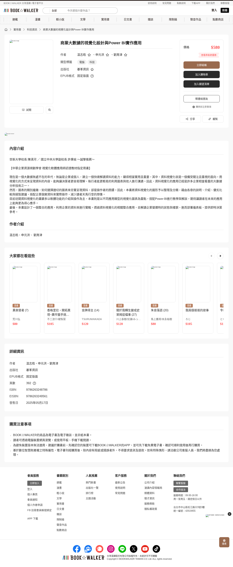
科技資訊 (32, 29)
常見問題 (166, 3)
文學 (59, 498)
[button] (211, 256)
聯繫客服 (225, 3)
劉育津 (118, 54)
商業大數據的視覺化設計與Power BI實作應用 (68, 29)
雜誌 (59, 514)
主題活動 (91, 498)
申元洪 (99, 54)
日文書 (60, 508)
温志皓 (81, 54)
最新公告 (120, 482)
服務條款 (149, 503)
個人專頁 (32, 494)
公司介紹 (149, 482)
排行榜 (89, 493)
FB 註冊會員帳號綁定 (39, 510)
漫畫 (59, 487)
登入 (214, 10)
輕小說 (60, 493)
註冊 (224, 10)
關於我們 (210, 3)
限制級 (60, 519)
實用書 (17, 29)
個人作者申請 (35, 504)
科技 (92, 62)
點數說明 (181, 3)
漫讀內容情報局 (153, 487)
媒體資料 (149, 493)
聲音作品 (62, 524)
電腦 (81, 62)
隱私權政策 (150, 508)
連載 (59, 482)
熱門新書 (91, 482)
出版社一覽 (92, 487)
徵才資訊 (149, 498)
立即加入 (34, 483)
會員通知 (32, 499)
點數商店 (62, 530)
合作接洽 (180, 489)
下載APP (195, 3)
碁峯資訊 (83, 69)
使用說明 (152, 3)
